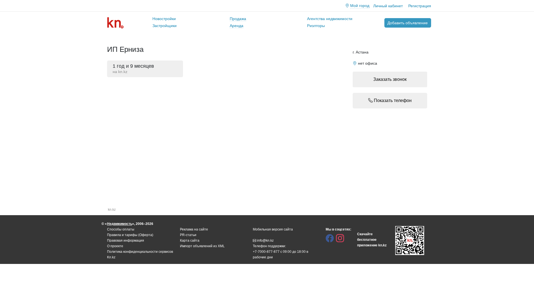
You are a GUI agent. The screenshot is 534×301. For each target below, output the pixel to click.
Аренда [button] (236, 25)
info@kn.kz (265, 240)
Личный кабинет (388, 6)
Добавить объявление (407, 23)
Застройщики (164, 25)
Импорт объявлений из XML (202, 246)
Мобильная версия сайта (273, 229)
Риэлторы (316, 25)
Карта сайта (189, 240)
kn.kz (112, 210)
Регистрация (419, 6)
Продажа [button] (238, 18)
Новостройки (164, 18)
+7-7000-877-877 (266, 252)
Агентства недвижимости (329, 18)
